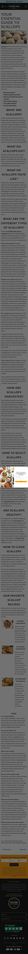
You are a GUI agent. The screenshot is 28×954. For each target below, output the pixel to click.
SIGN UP (21, 481)
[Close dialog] (27, 467)
